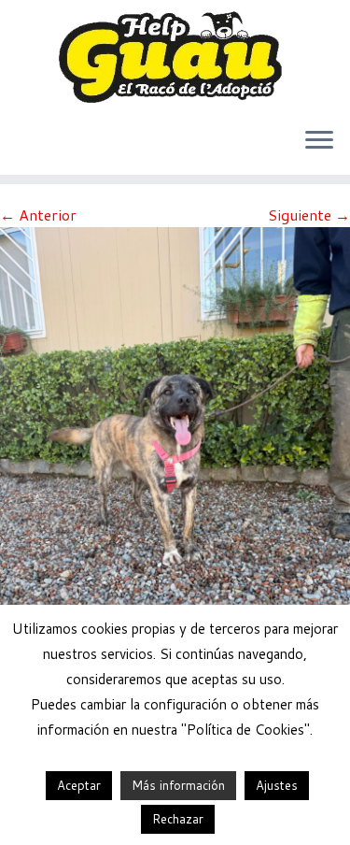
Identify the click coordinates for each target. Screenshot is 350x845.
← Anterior (38, 214)
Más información (178, 785)
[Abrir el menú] (319, 141)
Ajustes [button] (277, 785)
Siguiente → (309, 214)
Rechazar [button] (177, 818)
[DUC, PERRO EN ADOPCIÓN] (175, 458)
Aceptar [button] (79, 785)
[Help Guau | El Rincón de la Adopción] (175, 56)
